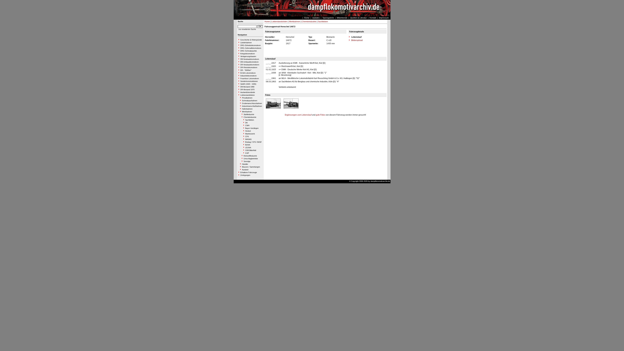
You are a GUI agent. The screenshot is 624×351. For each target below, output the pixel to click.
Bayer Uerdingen (252, 128)
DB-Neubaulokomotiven (249, 59)
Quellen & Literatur (358, 18)
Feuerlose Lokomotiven (249, 78)
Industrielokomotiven (248, 76)
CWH (247, 125)
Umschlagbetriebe (251, 159)
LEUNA (248, 148)
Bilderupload (357, 40)
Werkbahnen (247, 112)
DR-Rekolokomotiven (248, 67)
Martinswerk (250, 134)
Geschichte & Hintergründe (251, 40)
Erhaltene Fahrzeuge (248, 172)
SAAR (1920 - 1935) (248, 84)
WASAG (248, 139)
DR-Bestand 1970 (247, 90)
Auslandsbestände (247, 92)
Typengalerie (328, 18)
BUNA (247, 145)
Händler (245, 164)
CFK (247, 136)
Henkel (248, 131)
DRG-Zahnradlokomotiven (250, 48)
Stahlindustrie (249, 114)
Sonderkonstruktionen (249, 81)
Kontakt (373, 18)
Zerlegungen (245, 175)
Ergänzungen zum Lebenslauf (298, 115)
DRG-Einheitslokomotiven (250, 45)
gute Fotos (320, 115)
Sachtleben (249, 120)
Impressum (384, 18)
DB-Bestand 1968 (247, 87)
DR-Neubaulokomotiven (249, 65)
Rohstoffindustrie (250, 156)
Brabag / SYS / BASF (253, 142)
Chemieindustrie (250, 117)
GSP (247, 153)
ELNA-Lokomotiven (248, 73)
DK (246, 123)
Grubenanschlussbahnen (252, 103)
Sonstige (247, 161)
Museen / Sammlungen (251, 167)
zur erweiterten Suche (247, 29)
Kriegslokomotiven (247, 54)
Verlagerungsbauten (248, 56)
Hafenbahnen (247, 109)
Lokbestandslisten (247, 95)
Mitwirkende (342, 18)
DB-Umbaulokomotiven (249, 62)
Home (306, 18)
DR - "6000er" (245, 70)
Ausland (245, 170)
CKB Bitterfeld (250, 150)
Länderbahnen (246, 43)
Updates (316, 18)
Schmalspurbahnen (249, 101)
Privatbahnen (247, 98)
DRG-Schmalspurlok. (248, 51)
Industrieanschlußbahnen (252, 106)
